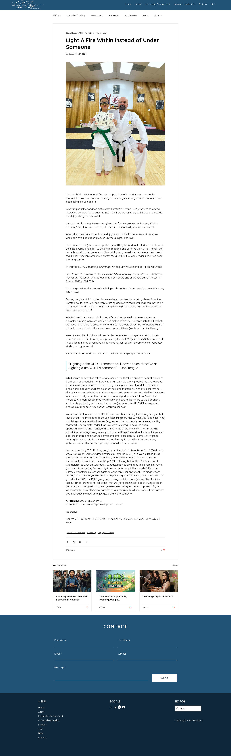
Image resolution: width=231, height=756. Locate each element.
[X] (119, 707)
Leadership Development (50, 716)
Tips (40, 729)
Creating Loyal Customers (158, 596)
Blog (40, 733)
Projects (42, 724)
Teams (145, 15)
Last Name (124, 640)
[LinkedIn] (111, 707)
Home (41, 707)
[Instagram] (115, 707)
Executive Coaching (76, 15)
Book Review (130, 15)
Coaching (91, 532)
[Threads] (123, 707)
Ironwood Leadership (48, 720)
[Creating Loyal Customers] (159, 581)
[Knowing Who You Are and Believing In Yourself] (72, 581)
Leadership (113, 15)
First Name (60, 640)
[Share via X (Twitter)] (74, 542)
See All (175, 565)
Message (59, 667)
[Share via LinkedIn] (80, 542)
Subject (122, 654)
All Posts (57, 15)
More (156, 15)
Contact (42, 737)
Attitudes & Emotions (76, 532)
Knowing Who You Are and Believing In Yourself (71, 598)
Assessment (97, 15)
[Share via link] (87, 542)
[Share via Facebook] (67, 542)
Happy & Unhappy (106, 532)
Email (57, 654)
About (41, 711)
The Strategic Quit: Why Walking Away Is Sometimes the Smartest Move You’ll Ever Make (113, 598)
